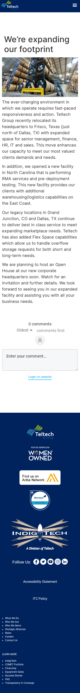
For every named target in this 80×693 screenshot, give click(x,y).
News (8, 633)
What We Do (12, 618)
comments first (51, 330)
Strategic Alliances (15, 629)
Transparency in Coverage (19, 683)
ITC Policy (40, 599)
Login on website (40, 377)
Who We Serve (13, 625)
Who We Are (12, 621)
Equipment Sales (14, 671)
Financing (10, 668)
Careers (9, 636)
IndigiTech (10, 660)
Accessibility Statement (40, 582)
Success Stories (13, 675)
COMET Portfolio (14, 664)
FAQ (7, 679)
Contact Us (11, 640)
